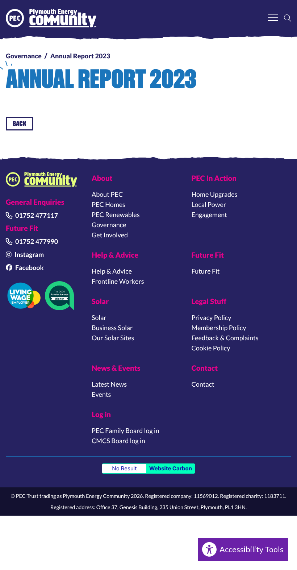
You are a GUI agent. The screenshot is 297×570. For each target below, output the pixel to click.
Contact (203, 384)
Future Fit (206, 271)
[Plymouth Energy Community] (51, 18)
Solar (99, 317)
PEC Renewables (116, 215)
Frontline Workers (118, 281)
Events (101, 394)
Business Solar (112, 328)
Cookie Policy (211, 348)
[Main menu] (273, 18)
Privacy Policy (211, 317)
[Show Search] (287, 18)
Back (19, 123)
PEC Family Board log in (125, 430)
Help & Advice (112, 271)
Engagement (209, 215)
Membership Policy (219, 328)
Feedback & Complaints (225, 338)
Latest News (109, 384)
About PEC (107, 194)
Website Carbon (170, 468)
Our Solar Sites (113, 338)
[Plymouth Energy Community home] (41, 179)
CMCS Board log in (118, 441)
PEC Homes (108, 204)
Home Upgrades (215, 194)
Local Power (209, 204)
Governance (24, 56)
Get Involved (110, 235)
